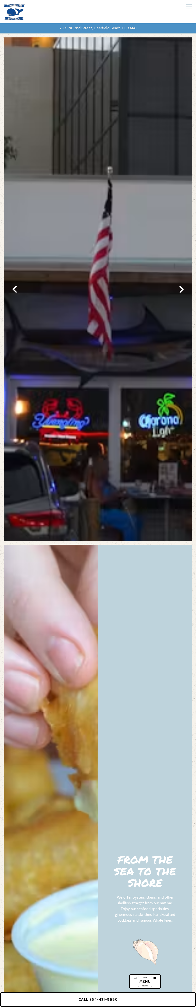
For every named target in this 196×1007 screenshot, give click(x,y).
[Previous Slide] (14, 289)
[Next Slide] (181, 289)
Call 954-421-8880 (98, 999)
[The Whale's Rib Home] (15, 12)
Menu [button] (145, 981)
